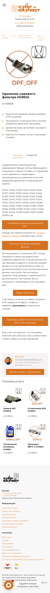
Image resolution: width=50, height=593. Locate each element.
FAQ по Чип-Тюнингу (11, 511)
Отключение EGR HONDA (37, 409)
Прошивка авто (9, 514)
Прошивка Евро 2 (10, 527)
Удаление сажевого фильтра (15, 521)
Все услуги (7, 537)
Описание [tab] (18, 155)
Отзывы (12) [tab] (31, 155)
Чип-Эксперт (5, 37)
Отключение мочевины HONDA (10, 447)
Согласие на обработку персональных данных (22, 560)
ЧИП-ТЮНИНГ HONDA (40, 38)
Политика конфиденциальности (16, 556)
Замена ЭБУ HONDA (9, 409)
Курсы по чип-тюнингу (11, 553)
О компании (7, 547)
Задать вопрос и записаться (25, 372)
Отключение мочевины (12, 524)
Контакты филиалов (10, 550)
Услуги (13, 36)
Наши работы (8, 544)
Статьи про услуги (10, 508)
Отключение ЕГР (9, 518)
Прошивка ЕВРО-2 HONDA (36, 445)
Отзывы (5, 540)
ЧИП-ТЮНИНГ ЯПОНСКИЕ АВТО (26, 37)
